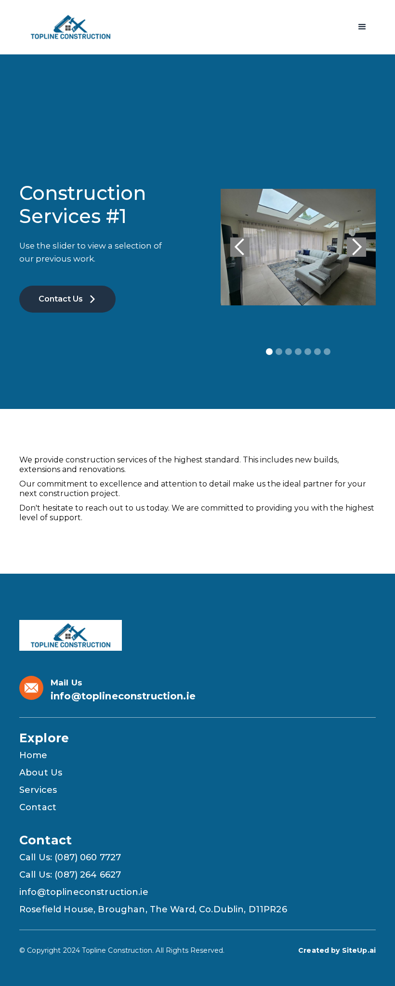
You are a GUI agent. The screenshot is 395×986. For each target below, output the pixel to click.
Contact (37, 807)
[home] (70, 27)
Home (33, 755)
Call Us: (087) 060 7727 (70, 857)
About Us (40, 772)
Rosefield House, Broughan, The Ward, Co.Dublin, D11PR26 (153, 909)
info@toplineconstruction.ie (83, 892)
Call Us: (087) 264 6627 (70, 875)
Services (38, 790)
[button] (362, 26)
